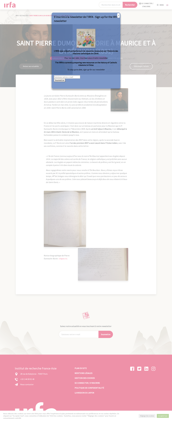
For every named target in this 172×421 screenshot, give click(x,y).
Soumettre (59, 80)
